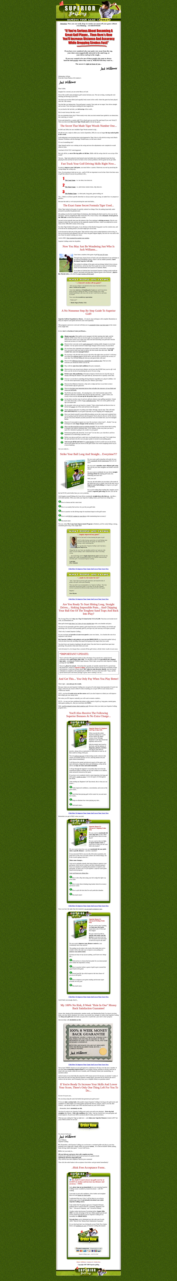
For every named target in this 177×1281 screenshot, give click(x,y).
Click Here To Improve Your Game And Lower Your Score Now (88, 569)
